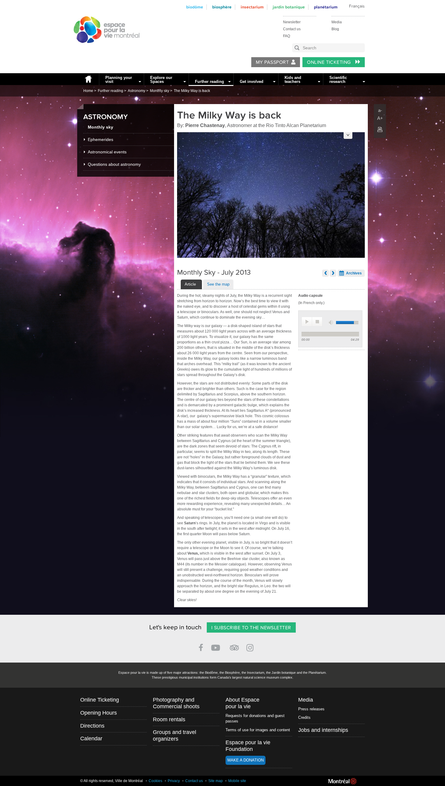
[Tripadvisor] (234, 645)
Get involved (251, 81)
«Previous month (325, 273)
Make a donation (245, 760)
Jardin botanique (289, 7)
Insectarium (252, 7)
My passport (272, 62)
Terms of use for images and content (258, 730)
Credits (304, 717)
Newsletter (292, 22)
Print (379, 129)
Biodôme (194, 7)
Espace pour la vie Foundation (248, 745)
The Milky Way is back (192, 91)
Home (88, 79)
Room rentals (169, 719)
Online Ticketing (329, 62)
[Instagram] (251, 647)
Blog (335, 29)
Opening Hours (98, 713)
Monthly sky (159, 91)
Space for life (104, 48)
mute (331, 322)
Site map (215, 781)
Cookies (155, 781)
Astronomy (136, 91)
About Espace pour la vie (242, 703)
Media (336, 22)
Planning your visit (118, 79)
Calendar (91, 738)
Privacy (174, 781)
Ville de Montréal (342, 781)
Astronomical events (107, 151)
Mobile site (237, 781)
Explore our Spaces (161, 79)
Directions (92, 726)
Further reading (209, 81)
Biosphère (222, 7)
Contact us (292, 29)
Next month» (333, 273)
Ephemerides (100, 139)
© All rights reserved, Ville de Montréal (111, 781)
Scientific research (338, 79)
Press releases (311, 709)
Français (356, 6)
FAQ (286, 36)
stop (317, 321)
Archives (354, 273)
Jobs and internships (323, 730)
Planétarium (326, 7)
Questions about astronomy (114, 164)
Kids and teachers (293, 79)
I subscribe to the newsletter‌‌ (251, 628)
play (307, 321)
